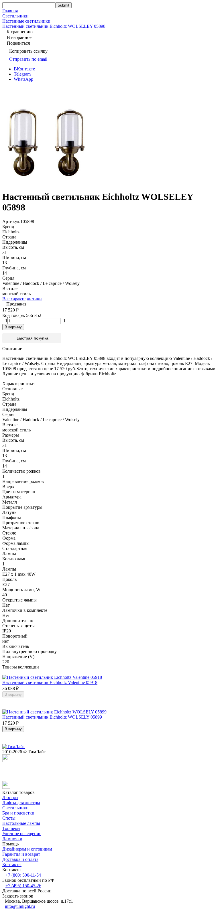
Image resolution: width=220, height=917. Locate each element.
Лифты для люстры (21, 802)
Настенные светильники (26, 21)
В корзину (13, 327)
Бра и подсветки (18, 812)
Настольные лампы (21, 823)
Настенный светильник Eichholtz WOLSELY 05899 (52, 717)
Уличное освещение (21, 833)
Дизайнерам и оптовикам (27, 849)
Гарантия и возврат (21, 854)
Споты (8, 818)
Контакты (11, 864)
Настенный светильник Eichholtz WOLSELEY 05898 (53, 26)
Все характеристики (22, 298)
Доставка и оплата (20, 859)
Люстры (10, 797)
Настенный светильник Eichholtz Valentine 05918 (49, 682)
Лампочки (12, 838)
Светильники (15, 15)
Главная (10, 10)
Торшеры (11, 828)
